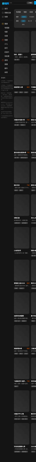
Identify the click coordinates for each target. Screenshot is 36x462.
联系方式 (3, 93)
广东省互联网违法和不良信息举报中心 (7, 116)
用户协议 (5, 94)
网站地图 (9, 93)
